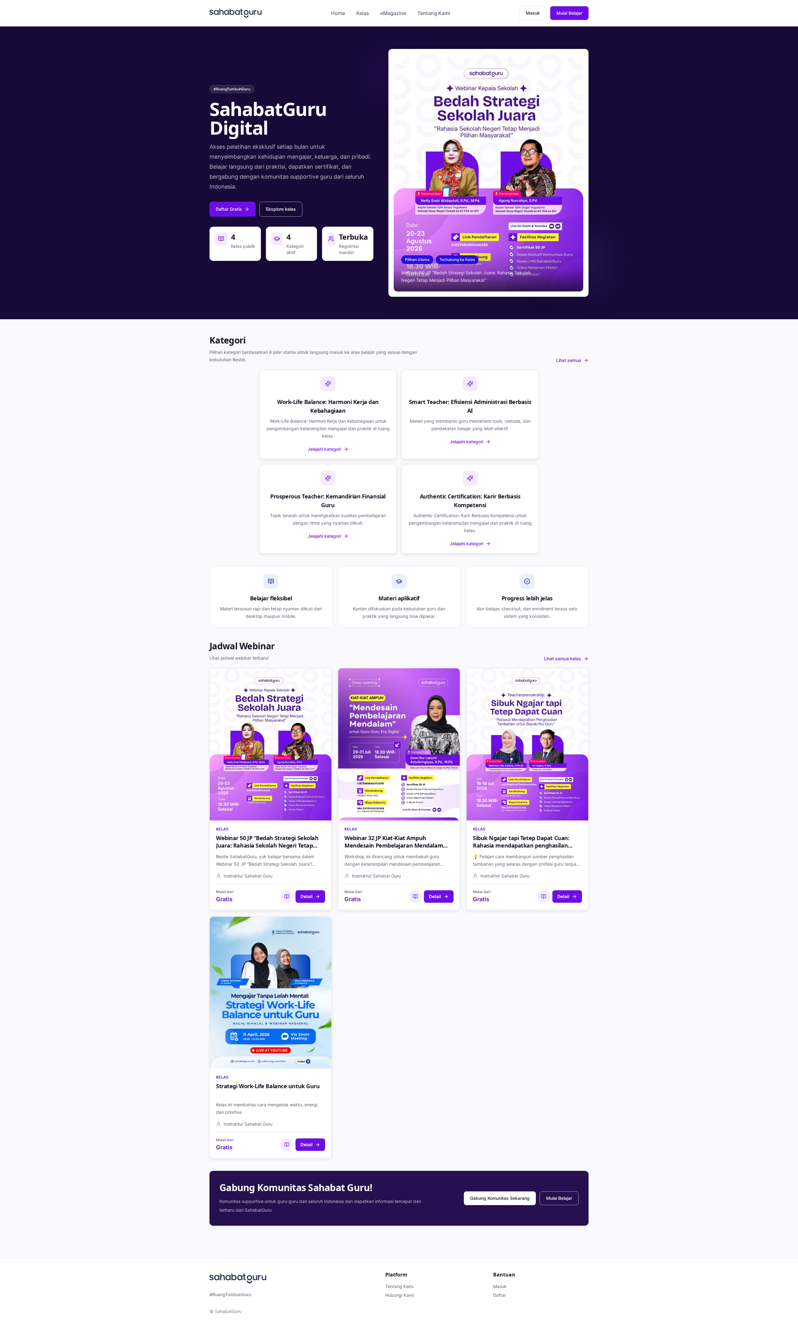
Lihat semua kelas (562, 658)
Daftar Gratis (229, 209)
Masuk (533, 13)
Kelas (362, 13)
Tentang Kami (433, 13)
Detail (306, 896)
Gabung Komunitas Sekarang (500, 1198)
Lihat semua (568, 360)
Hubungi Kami (399, 1295)
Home (338, 13)
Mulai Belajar (569, 13)
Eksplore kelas (281, 209)
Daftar (499, 1295)
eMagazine (393, 13)
